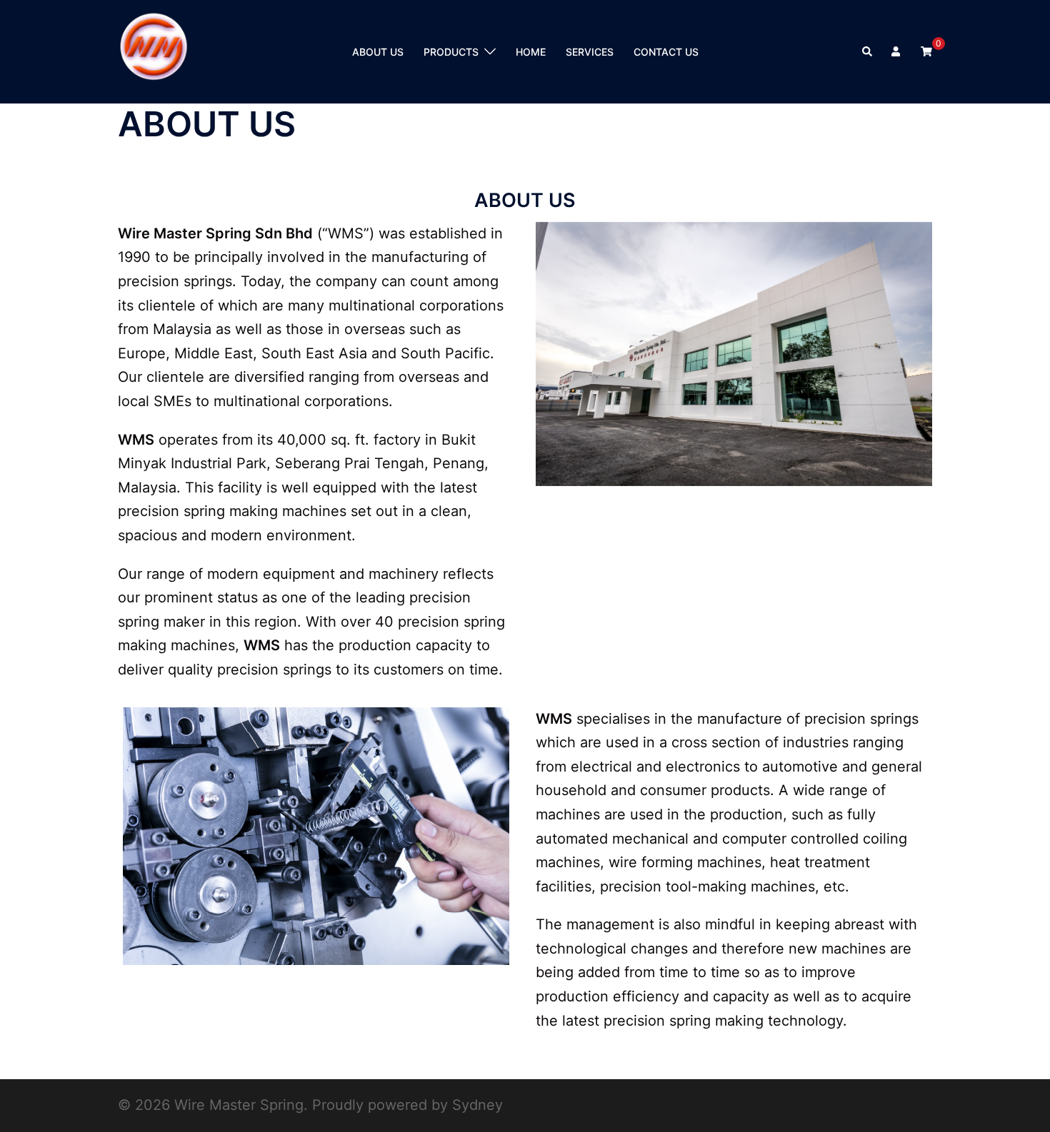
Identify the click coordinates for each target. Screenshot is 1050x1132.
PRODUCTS (451, 52)
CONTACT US (666, 52)
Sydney (477, 1104)
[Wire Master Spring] (153, 50)
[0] (926, 50)
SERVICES (590, 52)
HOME (531, 52)
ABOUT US (378, 52)
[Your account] (897, 51)
